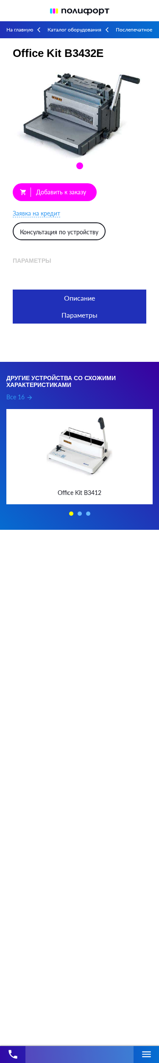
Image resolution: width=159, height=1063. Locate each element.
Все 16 (19, 397)
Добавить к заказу (53, 192)
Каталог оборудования (74, 29)
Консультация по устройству (59, 232)
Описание (79, 298)
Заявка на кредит (36, 213)
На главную (19, 29)
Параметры (79, 315)
